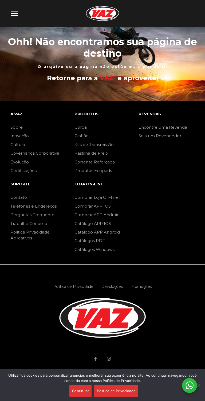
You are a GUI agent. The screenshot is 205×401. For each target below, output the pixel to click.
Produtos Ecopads (93, 170)
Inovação (19, 135)
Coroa (80, 127)
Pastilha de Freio (91, 153)
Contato (18, 197)
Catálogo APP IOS (92, 223)
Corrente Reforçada (94, 162)
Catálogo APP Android (97, 232)
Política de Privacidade (73, 286)
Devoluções (112, 286)
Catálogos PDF (89, 240)
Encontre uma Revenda (163, 127)
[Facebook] (95, 359)
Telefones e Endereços (33, 206)
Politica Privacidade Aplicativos (30, 235)
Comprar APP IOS (92, 206)
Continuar (80, 391)
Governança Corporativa (34, 153)
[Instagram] (109, 359)
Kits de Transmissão (94, 144)
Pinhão (81, 135)
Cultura (17, 144)
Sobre (16, 127)
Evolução (19, 162)
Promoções (141, 286)
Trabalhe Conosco (28, 223)
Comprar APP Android (97, 214)
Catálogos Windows (94, 249)
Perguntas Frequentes (33, 214)
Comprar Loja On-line (96, 197)
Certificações (23, 170)
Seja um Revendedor (160, 135)
